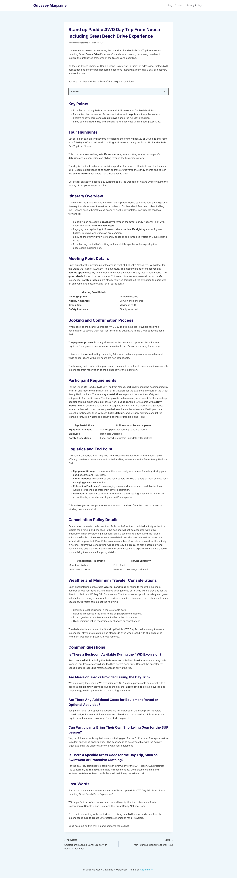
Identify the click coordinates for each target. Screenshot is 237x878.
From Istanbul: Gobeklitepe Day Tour (153, 842)
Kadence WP (147, 869)
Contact (179, 5)
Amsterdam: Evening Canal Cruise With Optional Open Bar (85, 844)
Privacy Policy (194, 5)
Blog (169, 5)
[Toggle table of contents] (164, 91)
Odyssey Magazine (79, 43)
